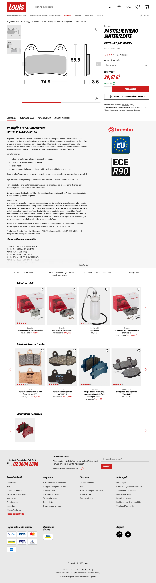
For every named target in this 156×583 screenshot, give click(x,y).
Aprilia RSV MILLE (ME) (17, 252)
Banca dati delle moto (16, 494)
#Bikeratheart (49, 490)
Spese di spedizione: (110, 107)
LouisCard (11, 506)
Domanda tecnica (14, 490)
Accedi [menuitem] (146, 16)
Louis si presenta (87, 483)
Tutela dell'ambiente (125, 506)
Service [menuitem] (100, 16)
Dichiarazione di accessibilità (128, 502)
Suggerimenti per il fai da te (55, 486)
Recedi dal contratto (15, 514)
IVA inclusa (125, 105)
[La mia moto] (128, 7)
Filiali (82, 486)
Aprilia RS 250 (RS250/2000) (19, 254)
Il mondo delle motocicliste (54, 483)
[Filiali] (119, 7)
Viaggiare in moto (50, 494)
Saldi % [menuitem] (67, 16)
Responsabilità (86, 498)
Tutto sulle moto (50, 498)
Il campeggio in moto (52, 506)
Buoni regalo (12, 502)
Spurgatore (94, 330)
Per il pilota (48, 502)
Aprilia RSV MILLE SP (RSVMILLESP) (23, 257)
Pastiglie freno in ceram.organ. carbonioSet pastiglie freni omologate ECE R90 (94, 394)
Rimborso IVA (85, 494)
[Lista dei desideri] (137, 7)
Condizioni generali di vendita (129, 486)
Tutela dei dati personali (126, 490)
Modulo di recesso (124, 498)
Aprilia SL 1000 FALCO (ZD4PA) (20, 249)
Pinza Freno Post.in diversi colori (30, 330)
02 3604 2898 (25, 464)
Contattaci (11, 483)
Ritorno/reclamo (14, 510)
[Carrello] (146, 7)
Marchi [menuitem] (78, 16)
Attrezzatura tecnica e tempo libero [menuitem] (45, 16)
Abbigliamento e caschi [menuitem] (16, 16)
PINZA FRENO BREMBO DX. (62, 330)
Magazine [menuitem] (89, 16)
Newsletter (11, 498)
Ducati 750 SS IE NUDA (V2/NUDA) (22, 246)
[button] (109, 7)
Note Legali (121, 483)
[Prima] (98, 64)
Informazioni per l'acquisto (91, 490)
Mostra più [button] (83, 265)
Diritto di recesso (123, 494)
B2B (8, 486)
